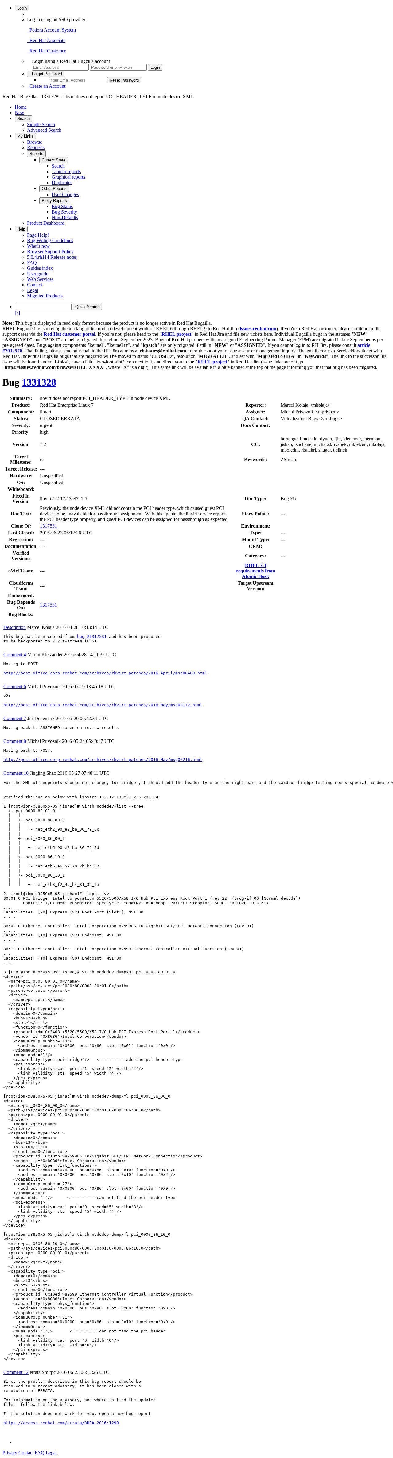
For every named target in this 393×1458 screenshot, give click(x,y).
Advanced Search (44, 130)
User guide (37, 273)
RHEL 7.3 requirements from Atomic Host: (255, 571)
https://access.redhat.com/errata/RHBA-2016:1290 (61, 1423)
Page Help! (38, 235)
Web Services (40, 279)
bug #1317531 (92, 636)
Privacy (9, 1452)
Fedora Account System (51, 30)
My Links (25, 136)
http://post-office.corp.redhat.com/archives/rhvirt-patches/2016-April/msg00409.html (105, 673)
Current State (53, 160)
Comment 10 (16, 773)
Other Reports (54, 188)
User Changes (65, 194)
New (19, 112)
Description (14, 627)
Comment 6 (14, 686)
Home (21, 107)
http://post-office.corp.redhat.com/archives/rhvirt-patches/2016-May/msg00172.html (102, 705)
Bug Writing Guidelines (50, 240)
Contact (34, 284)
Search (23, 118)
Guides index (40, 268)
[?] (17, 312)
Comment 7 (14, 718)
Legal (32, 290)
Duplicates (62, 182)
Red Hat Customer (46, 50)
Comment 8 (14, 741)
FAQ (32, 262)
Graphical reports (68, 177)
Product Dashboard (45, 223)
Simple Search (41, 124)
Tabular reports (66, 171)
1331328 (39, 382)
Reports (36, 153)
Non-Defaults (65, 217)
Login (22, 8)
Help (21, 229)
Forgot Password (45, 74)
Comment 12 (16, 1372)
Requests (36, 147)
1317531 (48, 526)
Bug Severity (64, 212)
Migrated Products (45, 295)
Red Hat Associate (46, 40)
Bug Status (62, 206)
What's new (38, 246)
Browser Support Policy (50, 251)
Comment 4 (14, 654)
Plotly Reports (54, 200)
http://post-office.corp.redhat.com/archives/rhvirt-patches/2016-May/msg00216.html (102, 759)
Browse (34, 142)
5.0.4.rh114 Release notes (52, 257)
